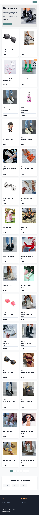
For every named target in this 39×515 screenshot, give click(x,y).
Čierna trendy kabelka (26, 401)
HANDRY (4, 2)
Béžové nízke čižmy (7, 285)
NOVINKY (23, 48)
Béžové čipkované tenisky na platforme (9, 169)
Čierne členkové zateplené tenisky (9, 402)
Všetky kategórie (24, 500)
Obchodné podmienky (6, 502)
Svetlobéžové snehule (26, 314)
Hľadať (35, 1)
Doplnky (23, 107)
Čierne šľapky (24, 227)
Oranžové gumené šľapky (27, 168)
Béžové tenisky (6, 109)
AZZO (15, 485)
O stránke (3, 500)
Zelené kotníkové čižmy (26, 78)
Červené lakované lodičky (27, 256)
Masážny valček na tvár (26, 285)
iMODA (22, 51)
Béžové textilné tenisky (26, 139)
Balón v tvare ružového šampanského (26, 109)
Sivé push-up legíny (26, 49)
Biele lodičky (6, 343)
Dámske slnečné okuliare (9, 49)
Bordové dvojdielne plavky (27, 372)
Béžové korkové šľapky (8, 431)
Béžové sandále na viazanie (9, 460)
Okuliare (4, 48)
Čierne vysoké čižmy (26, 343)
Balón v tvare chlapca (8, 139)
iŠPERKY (4, 51)
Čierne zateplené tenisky (8, 256)
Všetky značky (23, 502)
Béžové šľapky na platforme (27, 198)
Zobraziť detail (8, 24)
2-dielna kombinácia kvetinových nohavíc (7, 79)
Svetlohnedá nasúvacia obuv (28, 460)
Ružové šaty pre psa (7, 227)
